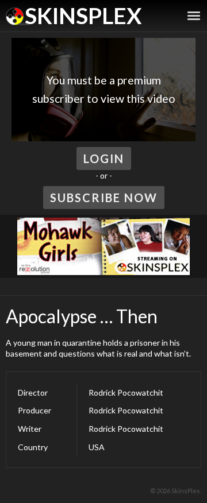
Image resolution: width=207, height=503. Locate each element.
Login (103, 158)
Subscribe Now (104, 197)
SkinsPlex (83, 15)
